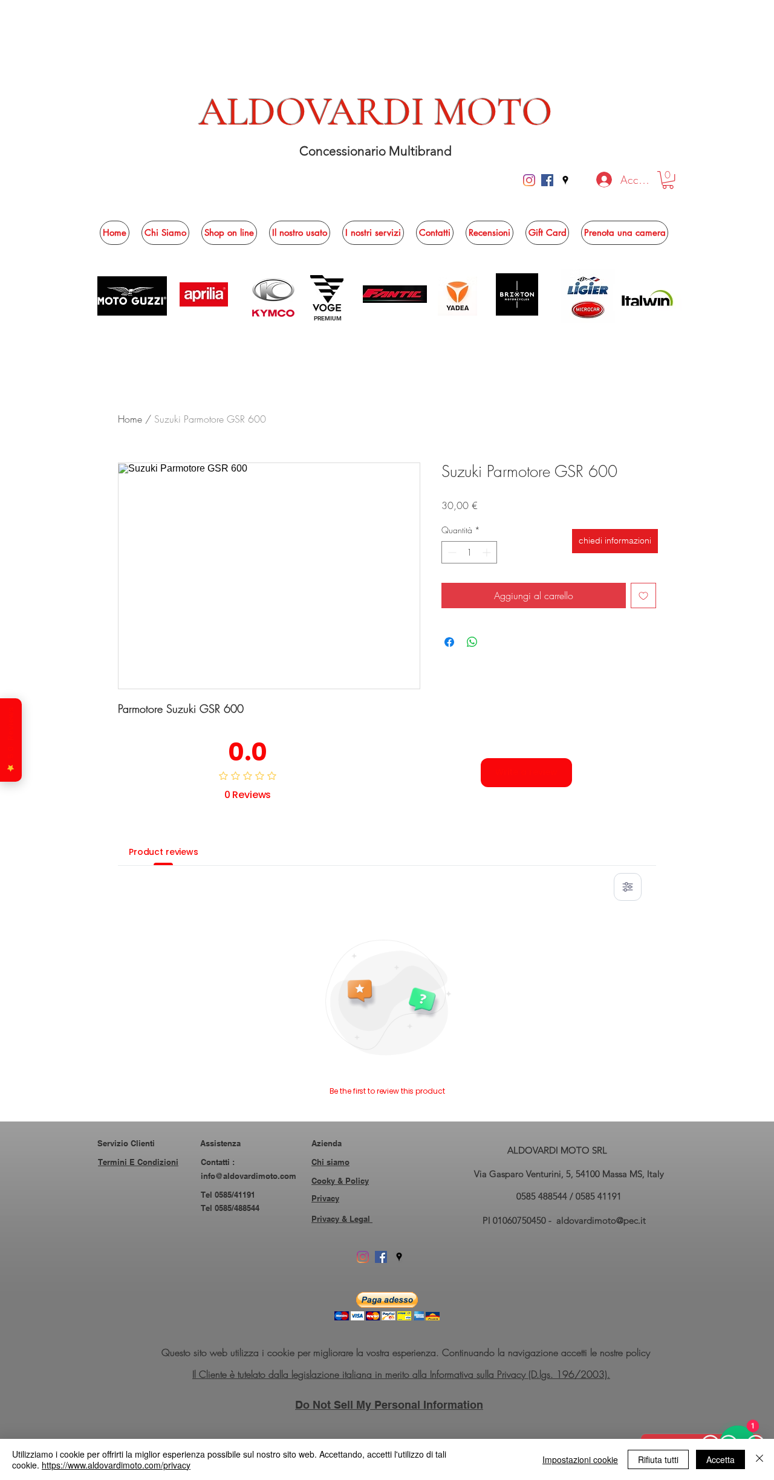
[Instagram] (529, 180)
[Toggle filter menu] (628, 887)
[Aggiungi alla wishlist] (643, 595)
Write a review (526, 772)
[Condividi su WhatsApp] (472, 642)
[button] (667, 180)
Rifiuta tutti (658, 1459)
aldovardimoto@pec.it (601, 1220)
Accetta (720, 1459)
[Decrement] (450, 552)
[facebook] (547, 180)
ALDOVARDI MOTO (376, 112)
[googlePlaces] (565, 180)
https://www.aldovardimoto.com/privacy (116, 1465)
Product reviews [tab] (163, 852)
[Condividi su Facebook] (449, 642)
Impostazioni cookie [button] (580, 1459)
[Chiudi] (759, 1459)
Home (130, 419)
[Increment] (487, 552)
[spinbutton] (469, 552)
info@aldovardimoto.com (248, 1176)
